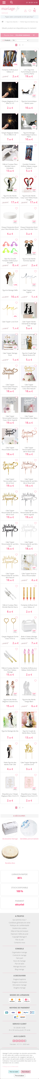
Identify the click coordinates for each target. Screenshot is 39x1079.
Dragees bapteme (19, 979)
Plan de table (19, 964)
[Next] (23, 45)
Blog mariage (19, 969)
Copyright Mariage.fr (19, 937)
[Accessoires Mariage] (10, 828)
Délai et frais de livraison (19, 931)
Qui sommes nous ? (19, 920)
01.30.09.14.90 (19, 1027)
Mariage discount (19, 966)
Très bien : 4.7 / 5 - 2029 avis (19, 1044)
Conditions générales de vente (19, 923)
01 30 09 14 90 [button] (32, 3)
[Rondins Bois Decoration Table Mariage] (10, 852)
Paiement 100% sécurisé (19, 934)
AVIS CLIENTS (19, 1036)
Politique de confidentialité (19, 925)
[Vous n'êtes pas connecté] (25, 10)
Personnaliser (19, 1075)
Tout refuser (26, 1072)
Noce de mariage (19, 961)
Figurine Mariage (23, 35)
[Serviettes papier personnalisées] (29, 828)
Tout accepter (14, 1072)
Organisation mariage (19, 952)
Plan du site (19, 940)
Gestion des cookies (19, 928)
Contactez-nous (19, 942)
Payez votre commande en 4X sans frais (19, 17)
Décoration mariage (19, 985)
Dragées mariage (20, 988)
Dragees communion (19, 982)
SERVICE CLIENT (19, 1024)
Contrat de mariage (19, 955)
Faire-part (19, 958)
